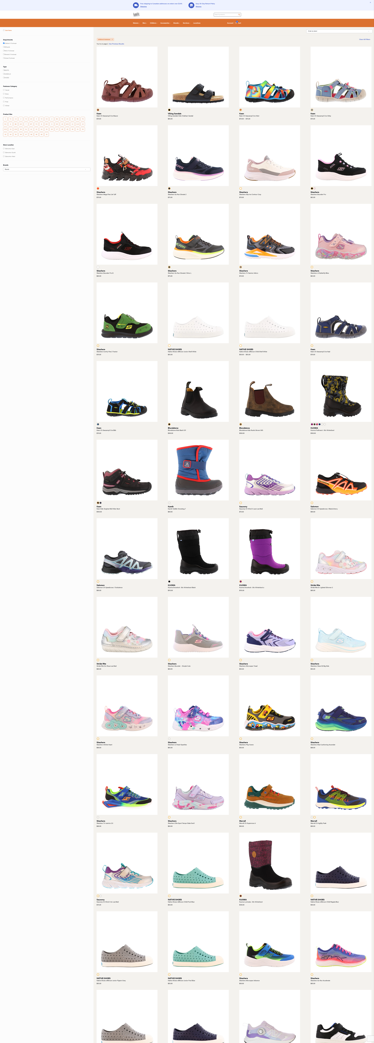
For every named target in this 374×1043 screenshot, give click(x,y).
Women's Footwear (10, 54)
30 (72, 129)
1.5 (16, 119)
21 (26, 129)
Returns (198, 6)
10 (62, 124)
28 (62, 129)
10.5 (67, 124)
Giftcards (7, 47)
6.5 (21, 124)
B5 (77, 119)
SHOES (6, 78)
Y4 (62, 119)
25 (46, 129)
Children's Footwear (10, 43)
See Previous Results (116, 44)
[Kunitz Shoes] (136, 14)
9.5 (57, 124)
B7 (31, 124)
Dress (7, 94)
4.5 (67, 119)
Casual (7, 90)
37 (26, 134)
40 (41, 134)
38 (31, 134)
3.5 (47, 119)
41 (46, 134)
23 (36, 129)
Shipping (143, 6)
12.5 (5, 129)
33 (5, 134)
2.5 (31, 119)
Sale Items (8, 30)
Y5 (83, 119)
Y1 (10, 119)
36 (21, 134)
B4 (57, 119)
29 (67, 129)
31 (77, 129)
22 (31, 129)
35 (15, 134)
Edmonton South (10, 152)
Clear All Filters (364, 39)
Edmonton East (10, 149)
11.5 (77, 124)
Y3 (41, 119)
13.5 (15, 129)
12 (83, 124)
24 (41, 129)
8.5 (47, 124)
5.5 (5, 124)
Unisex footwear (9, 58)
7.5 (36, 124)
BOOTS (6, 70)
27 (57, 129)
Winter (7, 105)
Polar (6, 102)
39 (36, 134)
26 (52, 129)
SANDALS (7, 74)
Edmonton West (10, 156)
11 (72, 124)
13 (10, 129)
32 (83, 129)
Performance (9, 98)
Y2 (26, 119)
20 (21, 129)
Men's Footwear (9, 51)
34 (10, 134)
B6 (15, 124)
